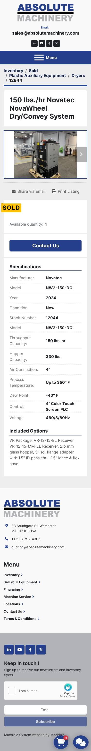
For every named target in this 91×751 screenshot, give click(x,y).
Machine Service (17, 597)
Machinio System (17, 735)
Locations (12, 604)
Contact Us (45, 246)
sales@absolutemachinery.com (45, 33)
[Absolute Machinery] (32, 508)
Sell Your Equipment (20, 582)
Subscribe (45, 721)
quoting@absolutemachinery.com (38, 547)
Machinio (57, 735)
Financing (12, 589)
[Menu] (39, 57)
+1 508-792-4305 (26, 539)
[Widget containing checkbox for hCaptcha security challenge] (40, 690)
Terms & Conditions (20, 618)
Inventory (12, 575)
